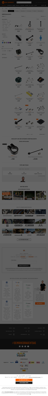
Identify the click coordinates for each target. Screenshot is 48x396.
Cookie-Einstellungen (35, 377)
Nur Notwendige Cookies (24, 382)
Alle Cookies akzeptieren (23, 380)
